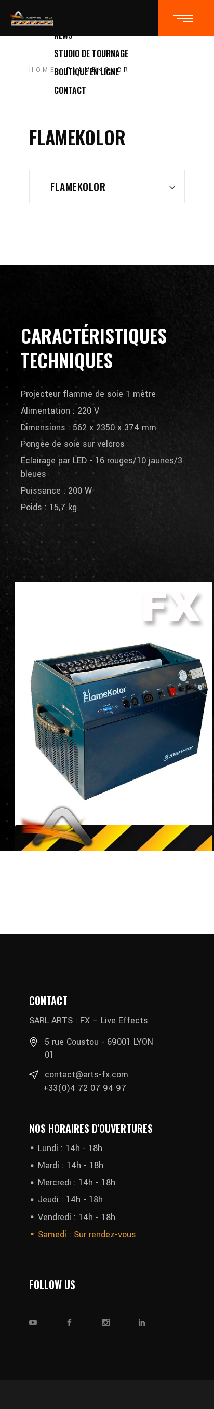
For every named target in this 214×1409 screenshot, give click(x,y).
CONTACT (70, 90)
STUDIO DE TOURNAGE (91, 53)
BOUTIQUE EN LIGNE (86, 71)
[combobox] (107, 186)
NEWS (63, 35)
